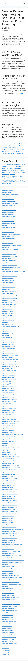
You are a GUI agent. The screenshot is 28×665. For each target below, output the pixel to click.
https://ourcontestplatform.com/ (10, 582)
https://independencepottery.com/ (11, 267)
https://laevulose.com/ (8, 632)
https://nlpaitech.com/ (7, 524)
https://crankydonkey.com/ (9, 432)
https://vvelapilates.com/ (8, 573)
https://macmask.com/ (8, 518)
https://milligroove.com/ (8, 192)
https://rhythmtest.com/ (8, 236)
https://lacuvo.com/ (7, 331)
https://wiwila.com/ (7, 452)
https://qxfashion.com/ (8, 342)
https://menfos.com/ (7, 335)
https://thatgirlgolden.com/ (9, 568)
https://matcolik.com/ (7, 615)
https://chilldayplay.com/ (8, 375)
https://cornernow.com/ (8, 251)
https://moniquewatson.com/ (9, 353)
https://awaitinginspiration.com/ (10, 291)
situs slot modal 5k (7, 650)
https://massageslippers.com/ (9, 634)
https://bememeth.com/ (8, 212)
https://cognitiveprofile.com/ (9, 500)
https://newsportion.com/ (8, 590)
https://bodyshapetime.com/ (9, 298)
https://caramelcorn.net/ (8, 599)
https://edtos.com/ (7, 302)
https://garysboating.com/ (8, 436)
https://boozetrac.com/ (8, 214)
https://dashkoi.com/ (7, 502)
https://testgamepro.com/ (8, 480)
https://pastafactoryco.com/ (9, 527)
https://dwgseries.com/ (8, 595)
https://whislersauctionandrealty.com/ (12, 577)
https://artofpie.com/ (7, 313)
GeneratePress (17, 663)
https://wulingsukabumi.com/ (9, 364)
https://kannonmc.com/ (8, 516)
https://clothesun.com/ (8, 262)
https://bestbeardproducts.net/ (10, 419)
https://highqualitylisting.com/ (9, 458)
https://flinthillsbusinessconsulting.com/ (12, 434)
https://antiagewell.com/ (8, 346)
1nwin (3, 656)
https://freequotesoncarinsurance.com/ (12, 513)
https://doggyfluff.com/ (8, 384)
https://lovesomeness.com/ (9, 621)
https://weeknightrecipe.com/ (9, 533)
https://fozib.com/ (6, 403)
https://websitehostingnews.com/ (10, 575)
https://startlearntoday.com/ (9, 478)
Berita (5, 141)
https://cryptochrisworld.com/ (9, 265)
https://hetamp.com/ (7, 324)
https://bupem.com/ (7, 628)
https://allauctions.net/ (8, 412)
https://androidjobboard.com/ (9, 557)
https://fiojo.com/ (6, 229)
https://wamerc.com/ (7, 269)
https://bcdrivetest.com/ (8, 348)
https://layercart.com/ (7, 445)
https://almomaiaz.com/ (8, 553)
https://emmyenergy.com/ (8, 509)
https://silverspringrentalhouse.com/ (11, 584)
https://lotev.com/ (6, 586)
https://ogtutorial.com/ (8, 535)
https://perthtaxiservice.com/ (9, 340)
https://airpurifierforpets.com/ (9, 256)
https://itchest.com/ (7, 329)
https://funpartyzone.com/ (9, 388)
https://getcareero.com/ (8, 593)
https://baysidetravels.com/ (9, 417)
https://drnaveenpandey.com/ (9, 507)
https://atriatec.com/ (7, 619)
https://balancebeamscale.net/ (10, 494)
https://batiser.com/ (7, 315)
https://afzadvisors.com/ (8, 410)
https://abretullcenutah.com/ (9, 540)
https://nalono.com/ (7, 247)
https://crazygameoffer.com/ (9, 379)
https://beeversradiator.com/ (9, 201)
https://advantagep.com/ (8, 278)
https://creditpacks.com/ (8, 238)
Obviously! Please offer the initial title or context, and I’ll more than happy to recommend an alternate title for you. (13, 145)
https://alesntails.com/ (8, 549)
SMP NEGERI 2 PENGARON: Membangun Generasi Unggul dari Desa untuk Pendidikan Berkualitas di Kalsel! (13, 181)
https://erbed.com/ (7, 273)
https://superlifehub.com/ (8, 564)
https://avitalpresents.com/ (9, 414)
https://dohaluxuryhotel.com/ (9, 505)
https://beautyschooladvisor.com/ (10, 456)
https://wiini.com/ (6, 258)
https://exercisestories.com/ (9, 276)
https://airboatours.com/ (8, 542)
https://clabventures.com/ (8, 300)
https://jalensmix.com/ (8, 395)
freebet (4, 645)
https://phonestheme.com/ (9, 637)
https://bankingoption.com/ (9, 454)
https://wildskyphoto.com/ (9, 362)
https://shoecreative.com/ (8, 223)
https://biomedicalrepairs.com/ (10, 203)
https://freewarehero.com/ (9, 307)
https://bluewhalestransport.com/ (10, 421)
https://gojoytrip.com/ (7, 439)
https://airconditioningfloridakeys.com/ (12, 544)
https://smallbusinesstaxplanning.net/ (12, 562)
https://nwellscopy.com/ (8, 392)
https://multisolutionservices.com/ (11, 355)
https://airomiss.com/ (7, 487)
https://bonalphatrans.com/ (9, 370)
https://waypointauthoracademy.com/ (12, 467)
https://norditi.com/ (7, 626)
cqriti (4, 3)
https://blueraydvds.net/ (8, 498)
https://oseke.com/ (7, 406)
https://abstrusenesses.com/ (9, 643)
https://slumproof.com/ (8, 641)
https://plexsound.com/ (8, 280)
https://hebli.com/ (6, 225)
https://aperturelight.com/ (8, 227)
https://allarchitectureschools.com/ (11, 551)
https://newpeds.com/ (7, 425)
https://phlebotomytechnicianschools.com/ (13, 529)
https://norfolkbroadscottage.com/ (11, 234)
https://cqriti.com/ (6, 381)
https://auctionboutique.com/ (9, 489)
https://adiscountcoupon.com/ (10, 249)
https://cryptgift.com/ (7, 630)
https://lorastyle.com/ (7, 333)
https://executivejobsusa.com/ (10, 511)
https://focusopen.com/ (8, 284)
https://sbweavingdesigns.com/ (10, 461)
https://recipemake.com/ (8, 531)
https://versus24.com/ (7, 617)
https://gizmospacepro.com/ (9, 390)
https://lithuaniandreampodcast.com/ (11, 196)
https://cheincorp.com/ (8, 430)
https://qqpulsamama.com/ (9, 210)
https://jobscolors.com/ (8, 397)
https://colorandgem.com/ (8, 601)
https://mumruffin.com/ (8, 623)
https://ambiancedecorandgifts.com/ (11, 555)
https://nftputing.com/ (7, 522)
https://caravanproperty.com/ (9, 373)
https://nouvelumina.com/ (8, 443)
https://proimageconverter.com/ (10, 474)
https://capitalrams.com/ (8, 287)
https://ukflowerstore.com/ (9, 612)
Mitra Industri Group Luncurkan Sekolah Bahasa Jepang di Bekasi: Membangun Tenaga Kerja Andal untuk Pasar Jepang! (13, 151)
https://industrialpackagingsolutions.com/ (13, 245)
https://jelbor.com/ (7, 309)
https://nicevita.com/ (7, 190)
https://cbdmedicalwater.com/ (10, 428)
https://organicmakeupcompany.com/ (11, 447)
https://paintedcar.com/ (8, 232)
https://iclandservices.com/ (9, 351)
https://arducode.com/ (8, 344)
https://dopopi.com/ (7, 289)
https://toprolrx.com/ (7, 571)
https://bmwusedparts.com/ (9, 296)
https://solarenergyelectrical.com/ (10, 597)
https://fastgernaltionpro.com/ (10, 386)
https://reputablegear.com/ (9, 441)
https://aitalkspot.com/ (8, 546)
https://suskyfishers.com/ (8, 463)
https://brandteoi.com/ (8, 320)
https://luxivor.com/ (7, 207)
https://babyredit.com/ (8, 293)
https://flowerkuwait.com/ (8, 216)
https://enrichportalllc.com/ (9, 304)
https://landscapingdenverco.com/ (11, 194)
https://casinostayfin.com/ (9, 260)
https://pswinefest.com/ (8, 639)
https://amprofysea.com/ (8, 588)
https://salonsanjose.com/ (8, 205)
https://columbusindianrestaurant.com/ (12, 472)
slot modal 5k (5, 648)
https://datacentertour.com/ (9, 240)
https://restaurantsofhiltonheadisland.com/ (13, 560)
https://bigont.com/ (7, 318)
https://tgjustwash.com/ (8, 566)
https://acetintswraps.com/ (9, 408)
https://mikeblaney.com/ (8, 520)
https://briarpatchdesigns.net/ (10, 423)
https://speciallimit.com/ (8, 579)
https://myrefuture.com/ (8, 377)
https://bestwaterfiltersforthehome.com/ (12, 366)
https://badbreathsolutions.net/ (10, 491)
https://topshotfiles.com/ (8, 483)
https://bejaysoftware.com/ (9, 496)
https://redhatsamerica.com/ (9, 608)
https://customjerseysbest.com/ (10, 399)
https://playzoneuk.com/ (8, 450)
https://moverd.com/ (7, 282)
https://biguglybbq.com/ (8, 368)
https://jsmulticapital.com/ (8, 311)
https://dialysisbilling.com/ (9, 254)
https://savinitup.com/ (7, 476)
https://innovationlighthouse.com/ (10, 326)
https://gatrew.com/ (7, 322)
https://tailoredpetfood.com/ (9, 469)
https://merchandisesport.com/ (10, 359)
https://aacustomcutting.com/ (9, 538)
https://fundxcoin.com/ (8, 199)
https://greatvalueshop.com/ (9, 606)
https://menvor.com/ (7, 337)
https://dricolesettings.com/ (9, 401)
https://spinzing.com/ (7, 357)
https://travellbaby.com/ (8, 485)
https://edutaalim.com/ (8, 221)
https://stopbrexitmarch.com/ (9, 610)
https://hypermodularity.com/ (9, 218)
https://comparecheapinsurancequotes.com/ (13, 271)
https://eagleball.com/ (7, 243)
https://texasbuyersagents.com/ (10, 465)
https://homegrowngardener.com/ (11, 604)
